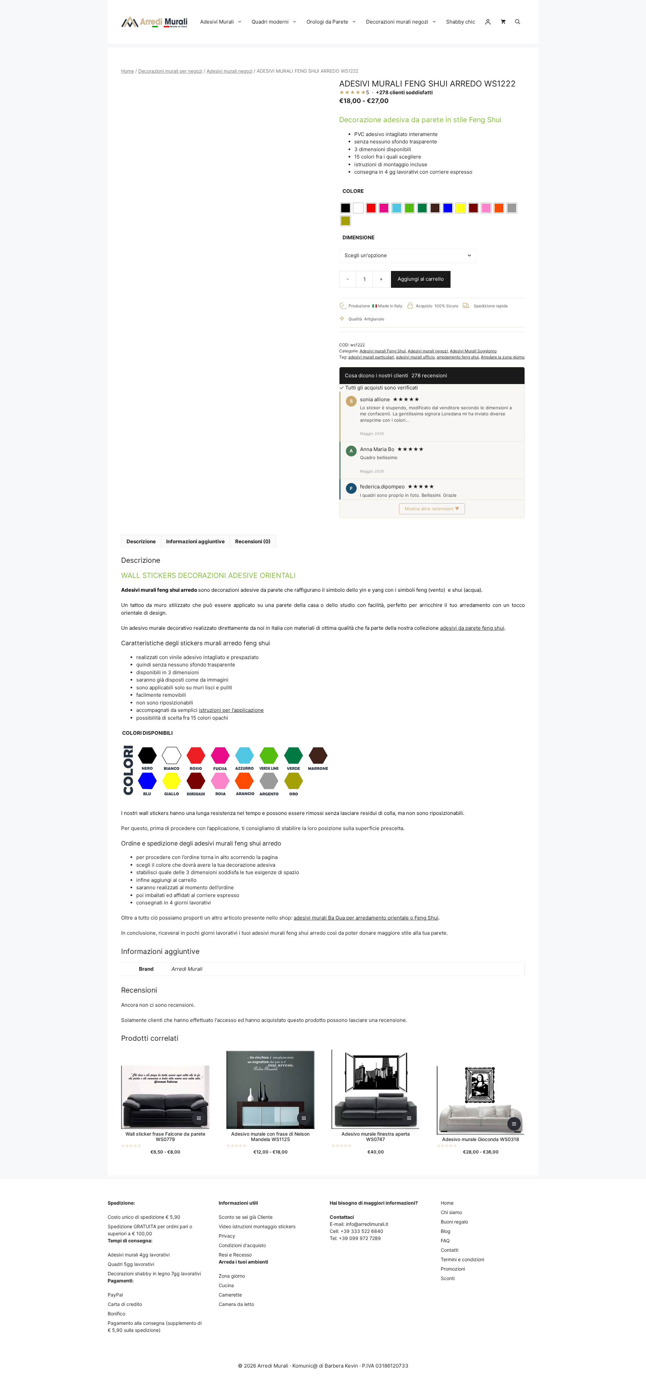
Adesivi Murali (217, 22)
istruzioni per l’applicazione (231, 710)
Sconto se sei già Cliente (246, 1217)
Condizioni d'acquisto (242, 1245)
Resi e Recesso (235, 1255)
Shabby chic (460, 22)
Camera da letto (236, 1304)
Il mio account (488, 21)
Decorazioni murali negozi (397, 22)
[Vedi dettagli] (199, 1118)
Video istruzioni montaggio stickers (257, 1226)
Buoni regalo (454, 1222)
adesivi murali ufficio (415, 356)
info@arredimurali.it (367, 1224)
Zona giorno (232, 1276)
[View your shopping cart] (503, 21)
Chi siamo (451, 1212)
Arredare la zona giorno (503, 356)
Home (127, 71)
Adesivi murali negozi (229, 71)
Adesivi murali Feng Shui (383, 350)
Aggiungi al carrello (421, 279)
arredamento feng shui (458, 356)
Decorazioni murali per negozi (170, 71)
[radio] (345, 208)
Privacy (227, 1236)
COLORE (353, 191)
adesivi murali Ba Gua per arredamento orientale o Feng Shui (366, 918)
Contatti (449, 1250)
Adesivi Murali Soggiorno (473, 350)
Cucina (226, 1285)
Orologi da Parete (327, 22)
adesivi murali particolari (371, 356)
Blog (446, 1231)
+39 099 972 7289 (360, 1238)
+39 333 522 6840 (361, 1231)
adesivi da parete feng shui (472, 628)
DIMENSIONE (358, 237)
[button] (517, 21)
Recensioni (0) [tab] (253, 541)
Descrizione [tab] (141, 541)
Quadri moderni (270, 22)
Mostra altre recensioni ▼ (432, 508)
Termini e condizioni (462, 1259)
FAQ (445, 1240)
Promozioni (453, 1269)
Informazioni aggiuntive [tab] (195, 541)
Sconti (448, 1278)
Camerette (230, 1295)
